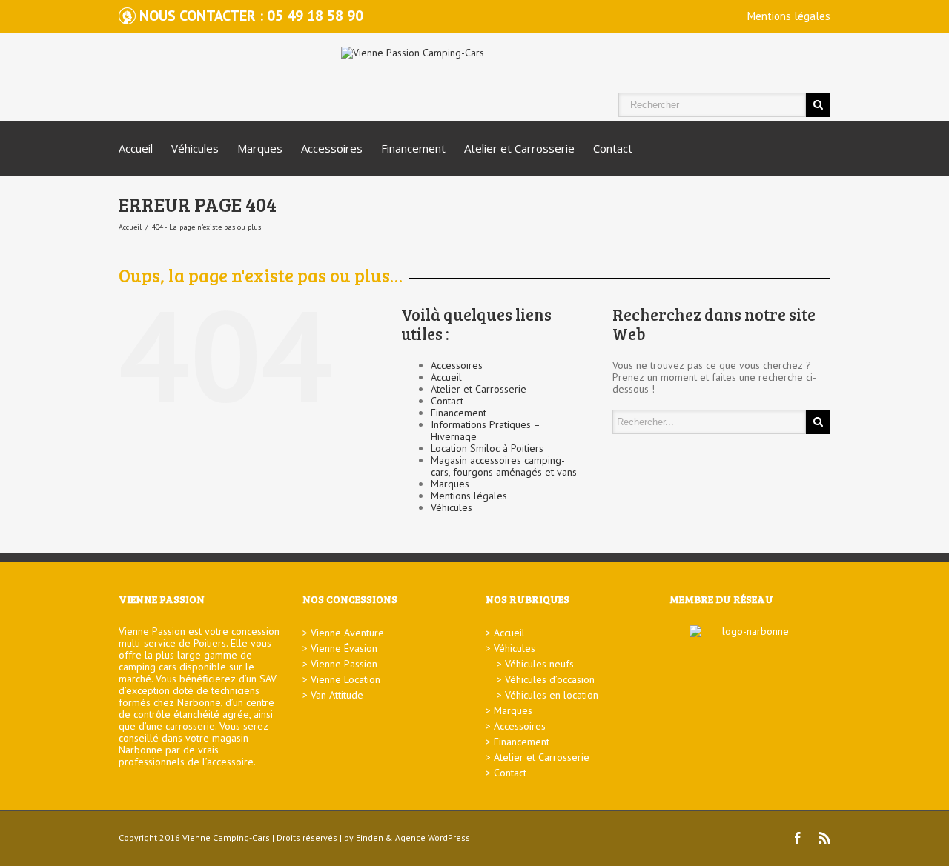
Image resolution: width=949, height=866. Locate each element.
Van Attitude (337, 695)
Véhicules (195, 148)
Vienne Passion (344, 663)
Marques (259, 148)
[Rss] (824, 838)
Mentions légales (788, 16)
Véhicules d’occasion (550, 679)
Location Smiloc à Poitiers (487, 448)
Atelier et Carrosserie (519, 148)
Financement (413, 148)
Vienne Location (345, 679)
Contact (612, 148)
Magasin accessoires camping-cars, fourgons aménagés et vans (504, 466)
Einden (369, 837)
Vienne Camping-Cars (226, 837)
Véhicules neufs (539, 663)
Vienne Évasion (344, 648)
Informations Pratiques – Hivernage (485, 430)
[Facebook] (798, 838)
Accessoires (332, 148)
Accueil (136, 148)
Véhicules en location (551, 695)
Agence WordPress (432, 837)
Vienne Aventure (347, 632)
